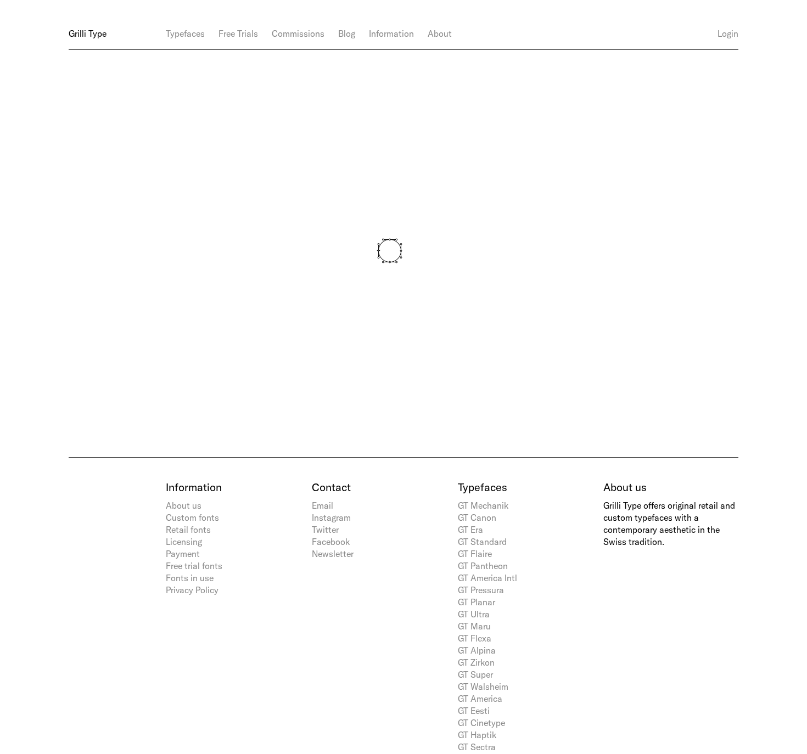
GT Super (475, 674)
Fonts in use (190, 577)
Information (391, 33)
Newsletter (333, 553)
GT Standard (482, 541)
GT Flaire (475, 553)
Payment (183, 553)
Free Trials (238, 33)
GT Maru (474, 626)
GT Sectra (477, 746)
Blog (346, 33)
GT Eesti (474, 710)
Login (728, 33)
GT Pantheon (483, 565)
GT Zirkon (476, 662)
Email (322, 505)
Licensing (184, 541)
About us (183, 505)
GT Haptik (477, 734)
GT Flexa (474, 638)
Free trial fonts (194, 565)
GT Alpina (477, 650)
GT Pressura (481, 589)
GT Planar (476, 602)
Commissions (298, 33)
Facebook (331, 541)
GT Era (470, 529)
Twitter (325, 529)
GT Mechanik (483, 505)
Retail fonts (188, 529)
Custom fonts (192, 517)
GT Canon (477, 517)
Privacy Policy (192, 589)
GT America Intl (487, 577)
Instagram (331, 517)
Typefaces (185, 33)
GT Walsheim (483, 686)
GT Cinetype (481, 722)
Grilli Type (88, 33)
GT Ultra (474, 614)
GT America (480, 698)
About (440, 33)
